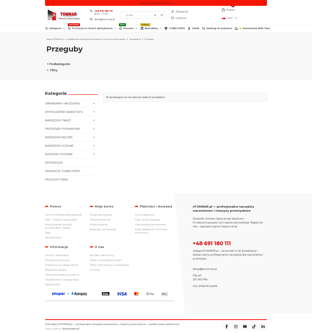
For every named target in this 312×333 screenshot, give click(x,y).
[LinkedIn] (263, 326)
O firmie (95, 269)
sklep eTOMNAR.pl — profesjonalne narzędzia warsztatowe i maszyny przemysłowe (85, 39)
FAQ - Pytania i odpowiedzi (61, 219)
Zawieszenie (135, 39)
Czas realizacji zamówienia (150, 224)
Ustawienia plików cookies (61, 274)
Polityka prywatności (57, 260)
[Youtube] (245, 326)
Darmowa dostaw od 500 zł (155, 2)
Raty (47, 232)
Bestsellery (151, 28)
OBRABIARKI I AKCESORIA (62, 103)
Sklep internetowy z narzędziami (109, 265)
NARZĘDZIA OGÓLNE (59, 145)
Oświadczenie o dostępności (62, 279)
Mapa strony (52, 284)
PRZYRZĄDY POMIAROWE (62, 128)
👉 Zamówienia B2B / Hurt (254, 28)
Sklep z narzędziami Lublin (106, 260)
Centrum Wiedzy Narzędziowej (63, 214)
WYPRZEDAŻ (54, 162)
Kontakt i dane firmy (102, 255)
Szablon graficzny (62, 328)
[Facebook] (227, 326)
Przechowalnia (98, 224)
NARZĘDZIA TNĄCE (58, 120)
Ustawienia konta (100, 219)
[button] (264, 3)
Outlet (195, 28)
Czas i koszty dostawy (147, 219)
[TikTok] (254, 326)
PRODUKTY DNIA (56, 179)
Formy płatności (144, 214)
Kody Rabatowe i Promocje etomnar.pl (151, 231)
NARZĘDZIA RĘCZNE (59, 137)
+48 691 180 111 (103, 10)
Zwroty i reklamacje (56, 255)
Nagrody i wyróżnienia (103, 229)
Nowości (129, 28)
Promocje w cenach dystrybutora (92, 28)
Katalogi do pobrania (219, 28)
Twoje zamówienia (101, 214)
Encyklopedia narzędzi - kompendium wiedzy (59, 226)
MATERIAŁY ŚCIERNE (59, 154)
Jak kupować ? (54, 237)
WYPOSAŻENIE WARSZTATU (64, 111)
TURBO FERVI (177, 28)
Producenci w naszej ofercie (61, 265)
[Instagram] (236, 326)
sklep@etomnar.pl (104, 19)
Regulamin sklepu (56, 269)
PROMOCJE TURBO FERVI (62, 171)
